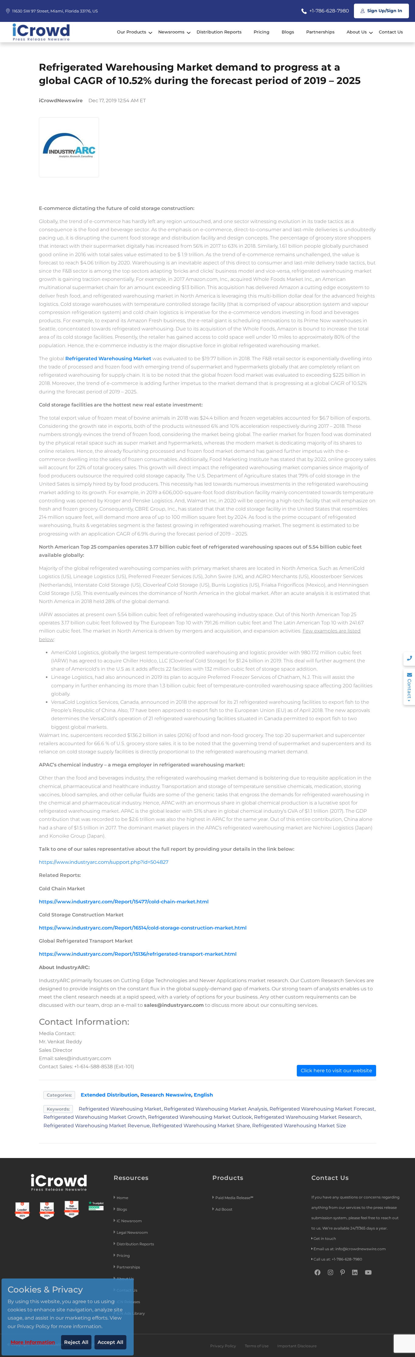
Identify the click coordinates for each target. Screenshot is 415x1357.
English (203, 1095)
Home (122, 1197)
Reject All (76, 1342)
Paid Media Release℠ (234, 1197)
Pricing (261, 32)
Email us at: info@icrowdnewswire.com (350, 1249)
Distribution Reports (219, 32)
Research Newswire (165, 1095)
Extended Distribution (109, 1095)
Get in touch (325, 1238)
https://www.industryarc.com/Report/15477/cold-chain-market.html (124, 902)
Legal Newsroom (133, 1232)
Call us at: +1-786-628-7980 (338, 1259)
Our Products (131, 32)
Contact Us (391, 32)
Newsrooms (171, 32)
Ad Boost (223, 1209)
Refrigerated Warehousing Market (108, 358)
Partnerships (320, 32)
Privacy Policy (223, 1346)
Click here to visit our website (336, 1070)
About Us (357, 32)
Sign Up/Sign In (384, 10)
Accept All (110, 1342)
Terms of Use (257, 1346)
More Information (33, 1342)
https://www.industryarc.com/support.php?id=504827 (103, 862)
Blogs (288, 32)
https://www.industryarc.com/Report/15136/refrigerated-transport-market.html (138, 954)
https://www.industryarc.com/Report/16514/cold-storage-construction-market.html (143, 928)
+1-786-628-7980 (328, 11)
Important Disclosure (297, 1346)
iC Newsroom (130, 1221)
